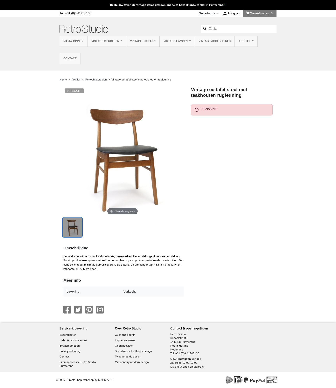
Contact (70, 58)
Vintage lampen (176, 41)
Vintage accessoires (215, 41)
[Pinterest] (89, 309)
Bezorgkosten (68, 334)
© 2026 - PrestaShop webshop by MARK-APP (84, 379)
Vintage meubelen (105, 41)
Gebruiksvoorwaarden (73, 340)
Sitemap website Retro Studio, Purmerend (78, 363)
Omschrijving (75, 248)
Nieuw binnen (73, 41)
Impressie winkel (125, 340)
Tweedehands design (128, 356)
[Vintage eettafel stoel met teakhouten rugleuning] (72, 227)
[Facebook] (67, 309)
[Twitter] (78, 309)
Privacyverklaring (70, 351)
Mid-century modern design (132, 362)
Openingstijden (124, 345)
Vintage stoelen (143, 41)
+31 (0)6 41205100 (78, 13)
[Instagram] (100, 309)
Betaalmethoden (70, 345)
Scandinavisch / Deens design (133, 351)
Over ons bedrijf (125, 334)
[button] (231, 13)
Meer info (72, 280)
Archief (245, 41)
